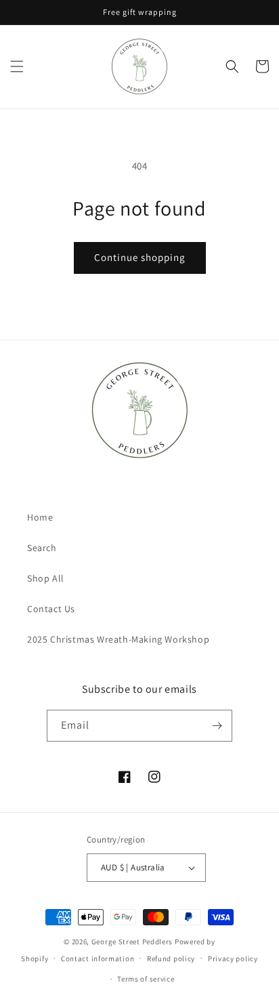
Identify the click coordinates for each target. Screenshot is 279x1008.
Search (42, 548)
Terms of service (145, 979)
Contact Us (51, 609)
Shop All (45, 578)
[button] (17, 66)
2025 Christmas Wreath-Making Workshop (118, 639)
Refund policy (171, 958)
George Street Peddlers (132, 941)
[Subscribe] (217, 726)
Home (40, 517)
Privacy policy (233, 958)
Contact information (97, 958)
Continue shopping (140, 257)
